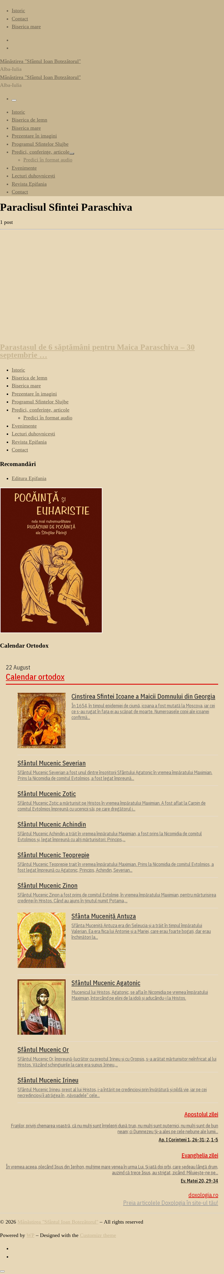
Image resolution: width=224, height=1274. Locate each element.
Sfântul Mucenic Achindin (52, 824)
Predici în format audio (47, 418)
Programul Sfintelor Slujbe (40, 402)
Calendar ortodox (35, 677)
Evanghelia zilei (199, 1155)
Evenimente (24, 426)
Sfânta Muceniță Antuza (103, 916)
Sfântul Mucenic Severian (52, 763)
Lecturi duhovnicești (33, 434)
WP (30, 1235)
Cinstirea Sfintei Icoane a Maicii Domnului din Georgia (143, 696)
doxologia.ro (203, 1195)
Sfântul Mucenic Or (43, 1049)
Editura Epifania (29, 478)
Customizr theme (98, 1235)
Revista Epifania (29, 442)
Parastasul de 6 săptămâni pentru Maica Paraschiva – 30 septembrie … (97, 351)
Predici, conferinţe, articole (40, 410)
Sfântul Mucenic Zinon (48, 885)
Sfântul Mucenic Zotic (47, 793)
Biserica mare (26, 386)
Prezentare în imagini (34, 394)
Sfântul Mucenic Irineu (48, 1080)
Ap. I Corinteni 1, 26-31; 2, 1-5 (188, 1140)
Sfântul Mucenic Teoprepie (53, 854)
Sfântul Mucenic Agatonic (105, 982)
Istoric (18, 370)
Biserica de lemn (29, 378)
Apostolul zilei (201, 1114)
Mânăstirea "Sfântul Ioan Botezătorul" (58, 1222)
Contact (20, 450)
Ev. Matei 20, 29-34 (199, 1181)
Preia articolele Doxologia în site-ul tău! (170, 1203)
